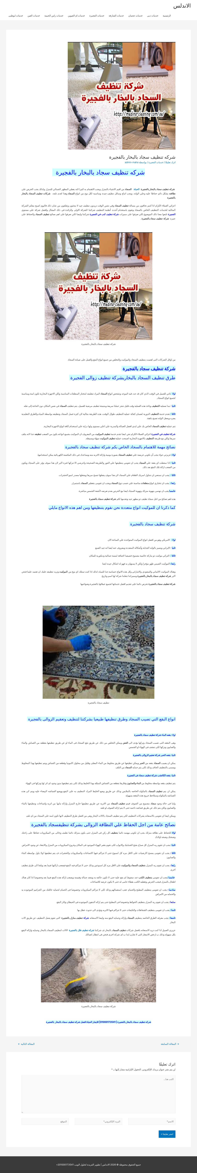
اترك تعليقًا (170, 162)
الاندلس (182, 5)
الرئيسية (167, 15)
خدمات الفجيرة (96, 15)
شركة (86, 917)
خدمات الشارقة (116, 15)
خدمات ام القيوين (76, 15)
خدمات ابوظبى (15, 15)
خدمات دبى (152, 15)
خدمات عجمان (135, 15)
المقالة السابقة (170, 1043)
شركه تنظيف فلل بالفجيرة (81, 930)
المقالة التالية (26, 1043)
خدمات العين (34, 15)
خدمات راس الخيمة (53, 15)
